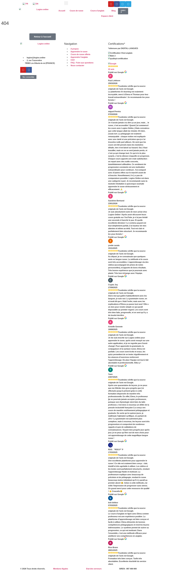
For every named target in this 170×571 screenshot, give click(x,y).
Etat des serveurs (94, 569)
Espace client (107, 16)
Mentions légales (60, 569)
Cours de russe (76, 11)
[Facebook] (117, 4)
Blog (113, 11)
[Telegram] (122, 4)
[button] (66, 3)
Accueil (62, 11)
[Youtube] (111, 4)
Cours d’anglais (97, 11)
